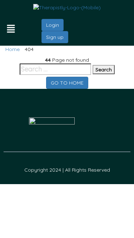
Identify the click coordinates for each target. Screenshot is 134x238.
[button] (15, 29)
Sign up (55, 37)
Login (52, 25)
